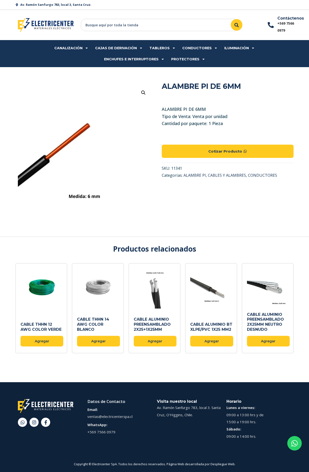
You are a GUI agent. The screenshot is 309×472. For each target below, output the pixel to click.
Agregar (42, 341)
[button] (143, 92)
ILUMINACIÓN (236, 48)
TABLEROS (159, 48)
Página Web (175, 464)
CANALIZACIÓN (68, 48)
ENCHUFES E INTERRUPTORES (131, 59)
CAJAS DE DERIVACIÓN (116, 48)
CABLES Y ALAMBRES (227, 175)
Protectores (185, 59)
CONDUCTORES (197, 48)
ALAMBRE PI (194, 175)
